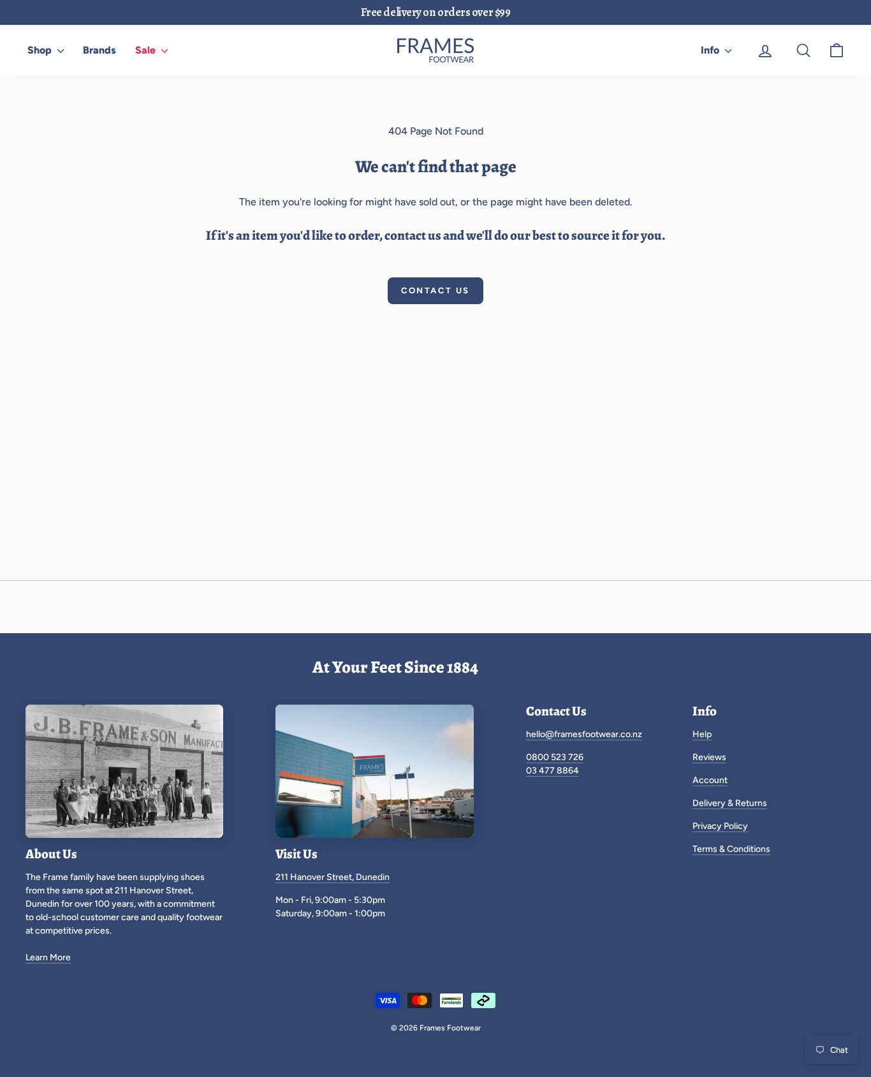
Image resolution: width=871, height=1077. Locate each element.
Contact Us (435, 290)
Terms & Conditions (731, 849)
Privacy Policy (720, 826)
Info (711, 50)
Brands (99, 50)
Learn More (48, 957)
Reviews (709, 757)
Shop (40, 50)
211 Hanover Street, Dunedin (332, 877)
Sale (146, 50)
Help (702, 734)
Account (710, 780)
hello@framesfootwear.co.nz (584, 734)
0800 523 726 (554, 757)
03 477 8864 (552, 770)
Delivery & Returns (729, 803)
